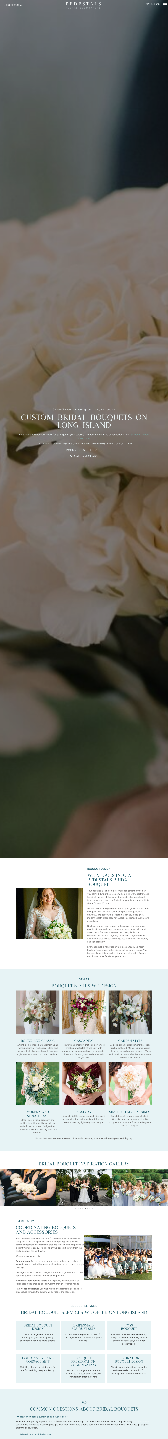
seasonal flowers (141, 1421)
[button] (3, 1187)
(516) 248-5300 (153, 4)
